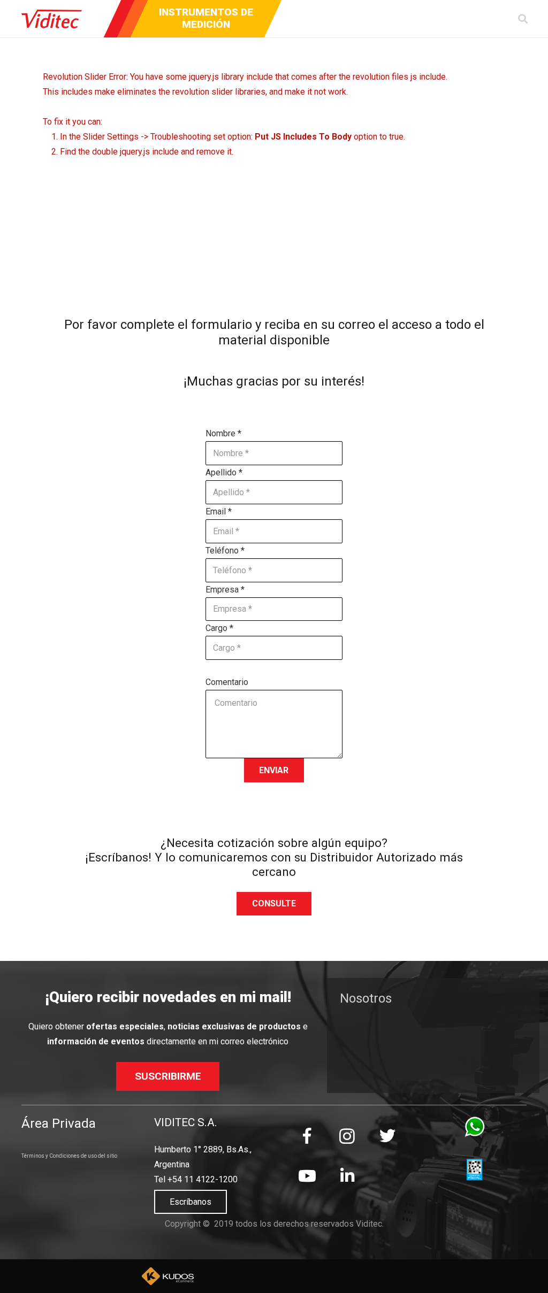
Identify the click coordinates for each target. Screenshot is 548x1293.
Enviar (273, 770)
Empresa (225, 589)
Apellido (224, 472)
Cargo (219, 628)
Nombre (223, 433)
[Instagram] (347, 1136)
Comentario (227, 682)
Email (219, 511)
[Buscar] (523, 19)
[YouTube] (307, 1176)
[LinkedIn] (347, 1176)
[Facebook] (307, 1136)
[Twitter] (387, 1136)
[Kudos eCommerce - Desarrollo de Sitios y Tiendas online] (167, 1276)
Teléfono (225, 550)
